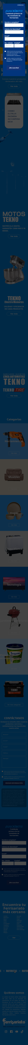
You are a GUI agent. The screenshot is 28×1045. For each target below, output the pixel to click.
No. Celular (9, 43)
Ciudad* (17, 43)
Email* (7, 36)
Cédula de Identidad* (13, 29)
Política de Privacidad (17, 59)
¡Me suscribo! (14, 68)
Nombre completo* (12, 22)
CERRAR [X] (20, 5)
